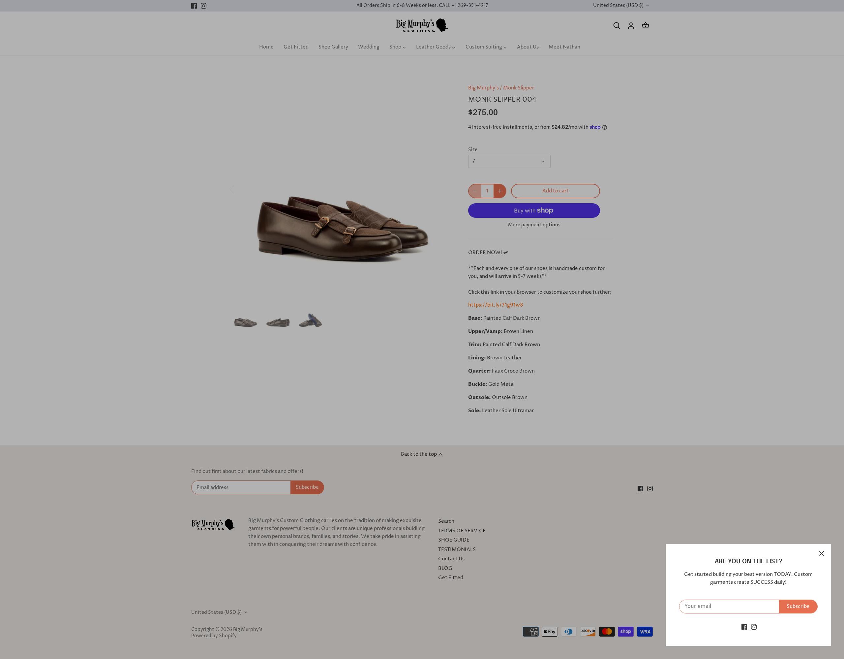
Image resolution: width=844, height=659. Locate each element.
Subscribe (798, 606)
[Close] (821, 553)
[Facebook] (744, 626)
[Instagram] (754, 626)
